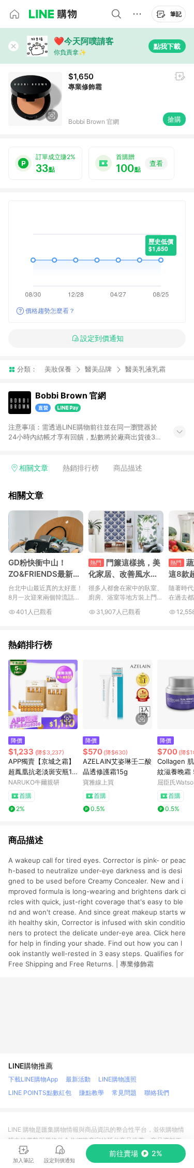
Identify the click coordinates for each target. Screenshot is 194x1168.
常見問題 (124, 1092)
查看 (156, 163)
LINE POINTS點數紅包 (39, 1092)
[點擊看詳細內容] (43, 694)
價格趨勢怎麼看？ (50, 311)
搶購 (174, 119)
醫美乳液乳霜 (145, 369)
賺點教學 (91, 1092)
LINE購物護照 (117, 1079)
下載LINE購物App (33, 1079)
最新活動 (78, 1079)
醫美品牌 (98, 369)
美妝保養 (57, 369)
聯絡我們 (156, 1092)
